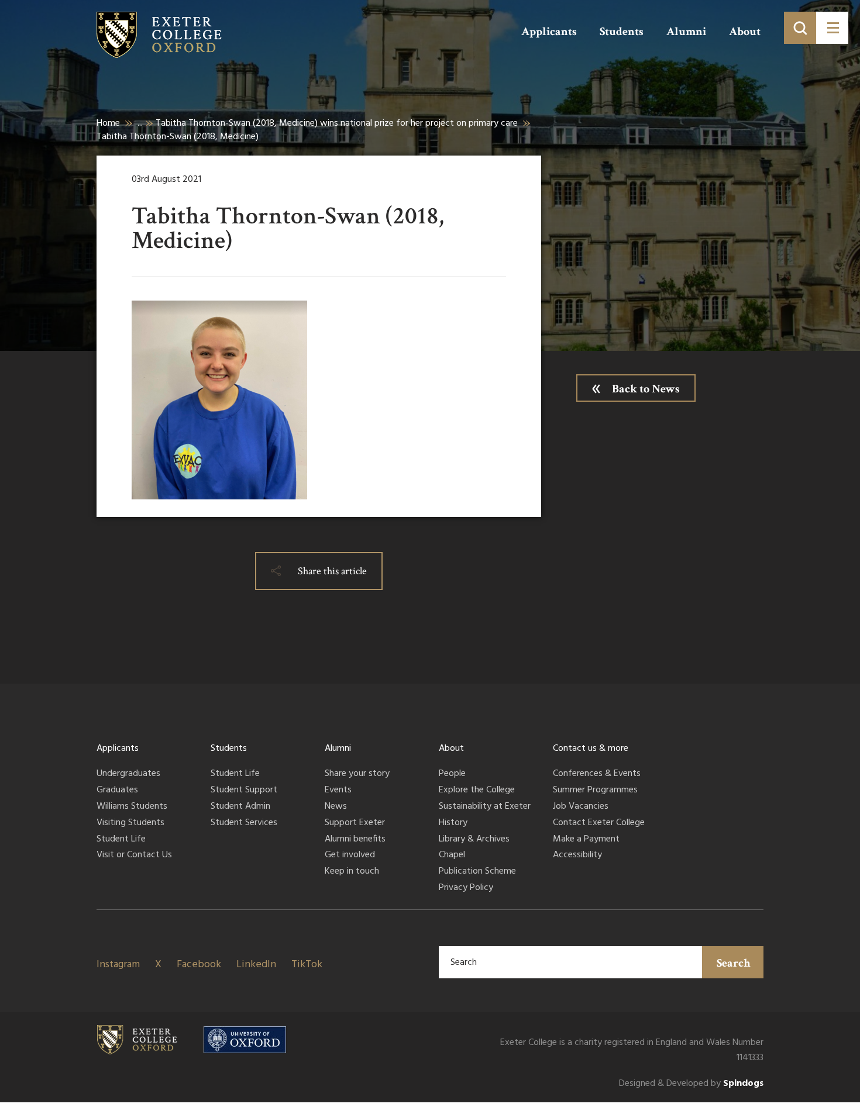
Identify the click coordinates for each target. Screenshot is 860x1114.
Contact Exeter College (599, 823)
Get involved (350, 856)
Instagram (118, 964)
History (453, 823)
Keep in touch (352, 872)
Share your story (357, 774)
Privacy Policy (466, 888)
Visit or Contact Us (134, 856)
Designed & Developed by (691, 1084)
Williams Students (132, 807)
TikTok (306, 964)
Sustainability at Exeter (485, 807)
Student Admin (240, 807)
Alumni (686, 31)
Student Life (121, 840)
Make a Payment (586, 840)
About (745, 31)
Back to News (646, 388)
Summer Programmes (595, 791)
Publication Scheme (477, 872)
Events (338, 791)
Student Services (244, 823)
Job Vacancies (580, 807)
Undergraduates (128, 774)
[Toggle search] (800, 28)
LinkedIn (256, 964)
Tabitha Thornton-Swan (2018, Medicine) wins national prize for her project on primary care (337, 123)
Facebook (199, 964)
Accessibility (577, 856)
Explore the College (477, 791)
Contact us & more (590, 748)
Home (108, 123)
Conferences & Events (597, 774)
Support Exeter (355, 823)
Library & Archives (474, 840)
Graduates (117, 791)
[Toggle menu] (832, 28)
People (452, 774)
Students (622, 31)
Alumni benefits (355, 840)
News (336, 807)
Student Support (244, 791)
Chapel (452, 856)
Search (734, 963)
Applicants (549, 31)
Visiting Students (130, 823)
